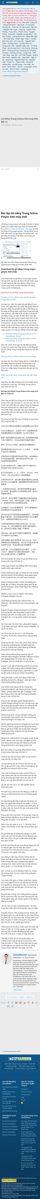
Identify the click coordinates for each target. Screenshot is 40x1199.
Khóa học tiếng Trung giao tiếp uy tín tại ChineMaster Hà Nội (21, 335)
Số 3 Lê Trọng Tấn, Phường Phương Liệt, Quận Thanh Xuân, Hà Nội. (28, 1166)
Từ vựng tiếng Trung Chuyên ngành (9, 1107)
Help (22, 1097)
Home (23, 1100)
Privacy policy (25, 1095)
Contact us (24, 1089)
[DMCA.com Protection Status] (9, 1181)
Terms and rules (26, 1092)
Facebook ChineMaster (9, 1127)
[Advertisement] (20, 97)
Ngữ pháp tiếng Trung (9, 1111)
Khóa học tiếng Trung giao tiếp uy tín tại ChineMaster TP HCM (21, 339)
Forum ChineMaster (8, 1124)
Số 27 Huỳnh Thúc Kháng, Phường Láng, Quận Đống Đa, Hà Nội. (28, 1134)
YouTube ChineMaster (9, 1121)
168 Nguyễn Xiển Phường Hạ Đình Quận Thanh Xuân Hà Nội (28, 1158)
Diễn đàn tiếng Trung (8, 1183)
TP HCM (31, 958)
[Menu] (3, 2)
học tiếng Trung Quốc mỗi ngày (20, 229)
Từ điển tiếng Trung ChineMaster (8, 1093)
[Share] (38, 169)
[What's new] (33, 2)
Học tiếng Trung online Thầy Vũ (16, 71)
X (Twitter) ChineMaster (10, 1129)
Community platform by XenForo (19, 1178)
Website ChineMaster (9, 1135)
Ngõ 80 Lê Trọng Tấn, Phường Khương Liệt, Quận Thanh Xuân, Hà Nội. (28, 1142)
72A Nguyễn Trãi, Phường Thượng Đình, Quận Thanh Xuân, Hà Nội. (28, 1150)
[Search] (37, 2)
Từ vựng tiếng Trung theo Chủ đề (9, 1102)
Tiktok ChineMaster (8, 1132)
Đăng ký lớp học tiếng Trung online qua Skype (18, 356)
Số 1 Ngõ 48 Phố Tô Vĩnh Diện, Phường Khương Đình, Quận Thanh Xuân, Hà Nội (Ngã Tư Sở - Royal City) (29, 1125)
